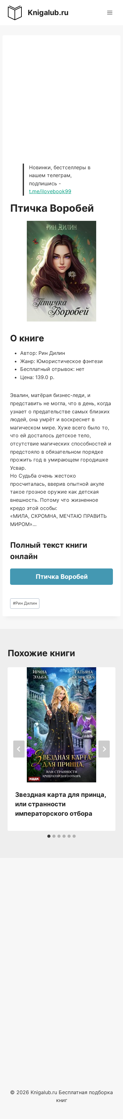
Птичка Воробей (62, 576)
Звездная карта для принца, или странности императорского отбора (60, 804)
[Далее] (104, 749)
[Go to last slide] (19, 749)
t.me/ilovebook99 (50, 191)
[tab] (48, 836)
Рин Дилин (25, 603)
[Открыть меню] (109, 12)
